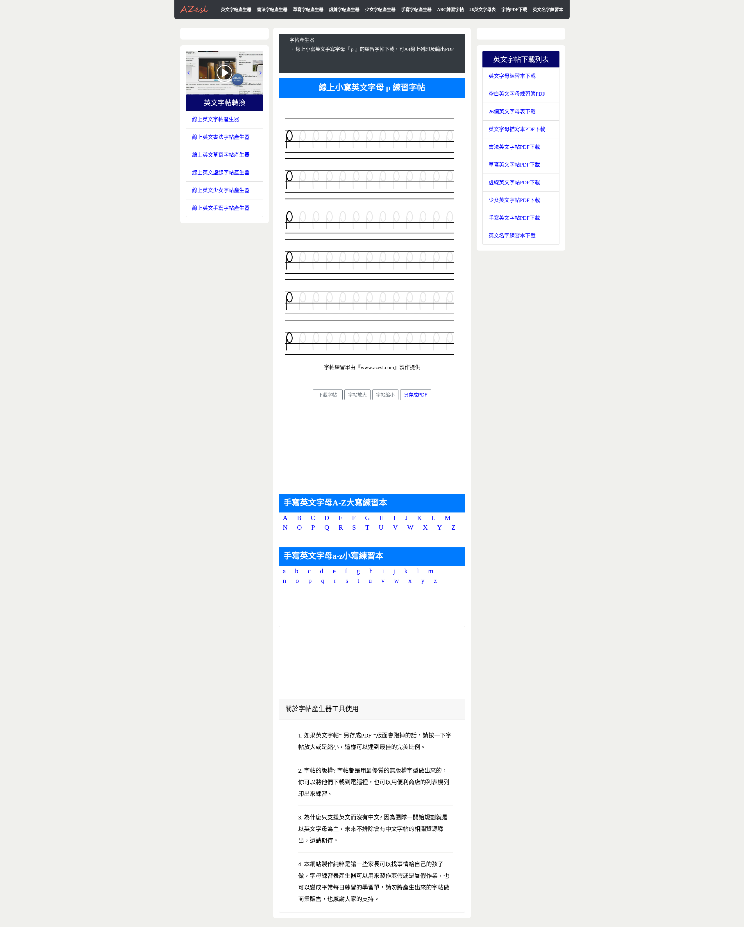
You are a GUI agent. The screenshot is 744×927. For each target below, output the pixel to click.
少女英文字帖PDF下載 (514, 200)
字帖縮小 (385, 394)
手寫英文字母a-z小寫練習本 (333, 555)
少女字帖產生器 (380, 9)
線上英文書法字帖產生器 (221, 137)
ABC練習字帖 (450, 9)
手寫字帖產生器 (416, 9)
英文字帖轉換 (228, 102)
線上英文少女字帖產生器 (221, 190)
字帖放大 (357, 394)
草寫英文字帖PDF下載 (514, 165)
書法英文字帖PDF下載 (514, 147)
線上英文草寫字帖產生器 (221, 155)
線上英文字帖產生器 (215, 119)
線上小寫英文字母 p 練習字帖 (372, 87)
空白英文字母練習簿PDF (517, 94)
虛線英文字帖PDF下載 (514, 182)
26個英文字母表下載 (512, 112)
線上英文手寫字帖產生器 (221, 208)
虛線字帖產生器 (344, 9)
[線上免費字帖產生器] (194, 8)
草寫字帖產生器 (308, 9)
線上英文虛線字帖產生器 (221, 173)
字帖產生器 (301, 40)
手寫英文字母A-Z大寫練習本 (335, 502)
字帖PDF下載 (514, 9)
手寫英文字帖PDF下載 (514, 218)
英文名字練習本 (548, 9)
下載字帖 (327, 394)
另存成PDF (416, 394)
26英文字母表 (482, 9)
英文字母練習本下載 (512, 76)
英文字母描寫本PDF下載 (517, 129)
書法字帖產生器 (272, 9)
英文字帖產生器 (236, 9)
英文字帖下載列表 (524, 59)
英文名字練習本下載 (512, 236)
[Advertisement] (372, 62)
